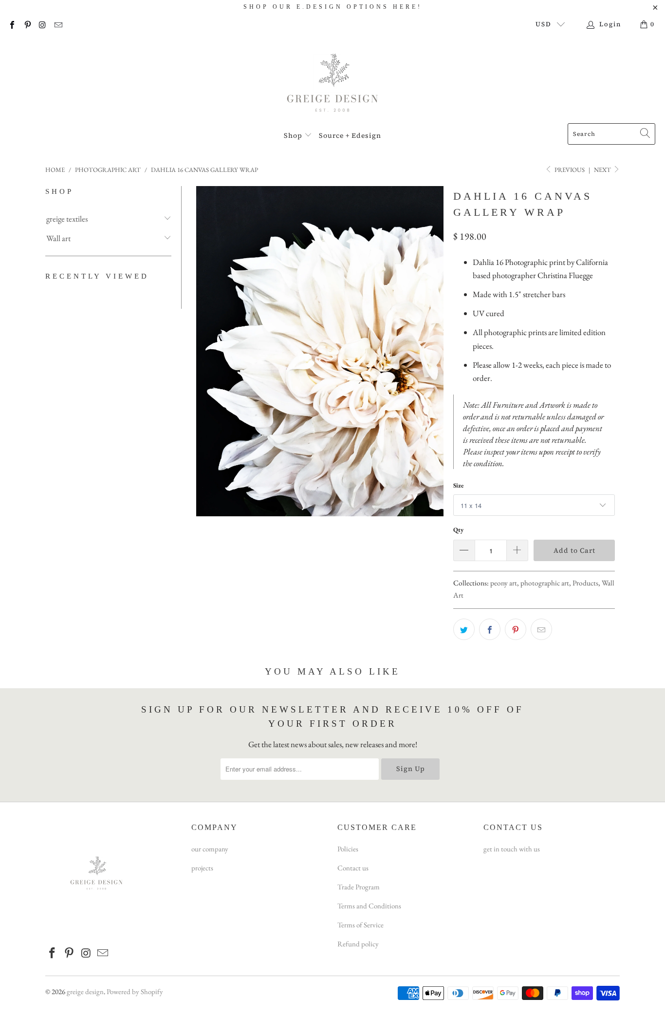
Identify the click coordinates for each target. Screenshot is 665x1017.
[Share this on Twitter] (464, 629)
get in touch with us (511, 848)
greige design (85, 991)
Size (458, 485)
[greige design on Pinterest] (26, 24)
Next (603, 170)
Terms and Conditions (369, 905)
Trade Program (358, 886)
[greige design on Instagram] (42, 24)
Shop (294, 135)
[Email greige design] (57, 24)
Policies (347, 848)
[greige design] (333, 81)
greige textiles (67, 218)
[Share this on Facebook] (489, 629)
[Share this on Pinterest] (515, 629)
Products (585, 583)
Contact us (353, 867)
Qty (458, 530)
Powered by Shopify (135, 991)
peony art (503, 583)
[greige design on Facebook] (11, 24)
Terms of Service (360, 924)
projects (202, 867)
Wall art (58, 238)
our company (209, 848)
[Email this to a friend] (541, 629)
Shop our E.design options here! (332, 6)
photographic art (544, 583)
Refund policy (358, 943)
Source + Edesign (350, 135)
